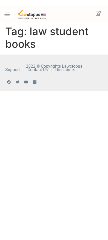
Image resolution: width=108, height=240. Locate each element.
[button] (7, 14)
